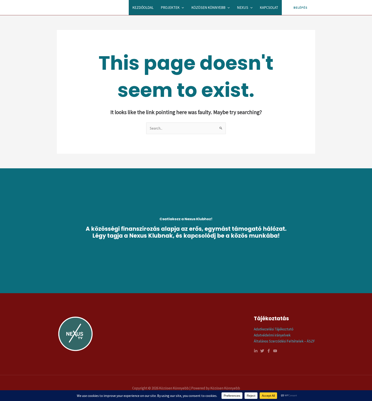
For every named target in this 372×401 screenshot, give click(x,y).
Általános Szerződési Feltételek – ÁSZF (284, 341)
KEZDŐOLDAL (142, 7)
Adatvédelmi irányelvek (272, 335)
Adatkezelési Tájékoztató (273, 329)
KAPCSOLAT (269, 7)
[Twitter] (262, 351)
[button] (182, 7)
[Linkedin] (256, 351)
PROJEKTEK (170, 7)
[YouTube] (275, 351)
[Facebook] (269, 351)
